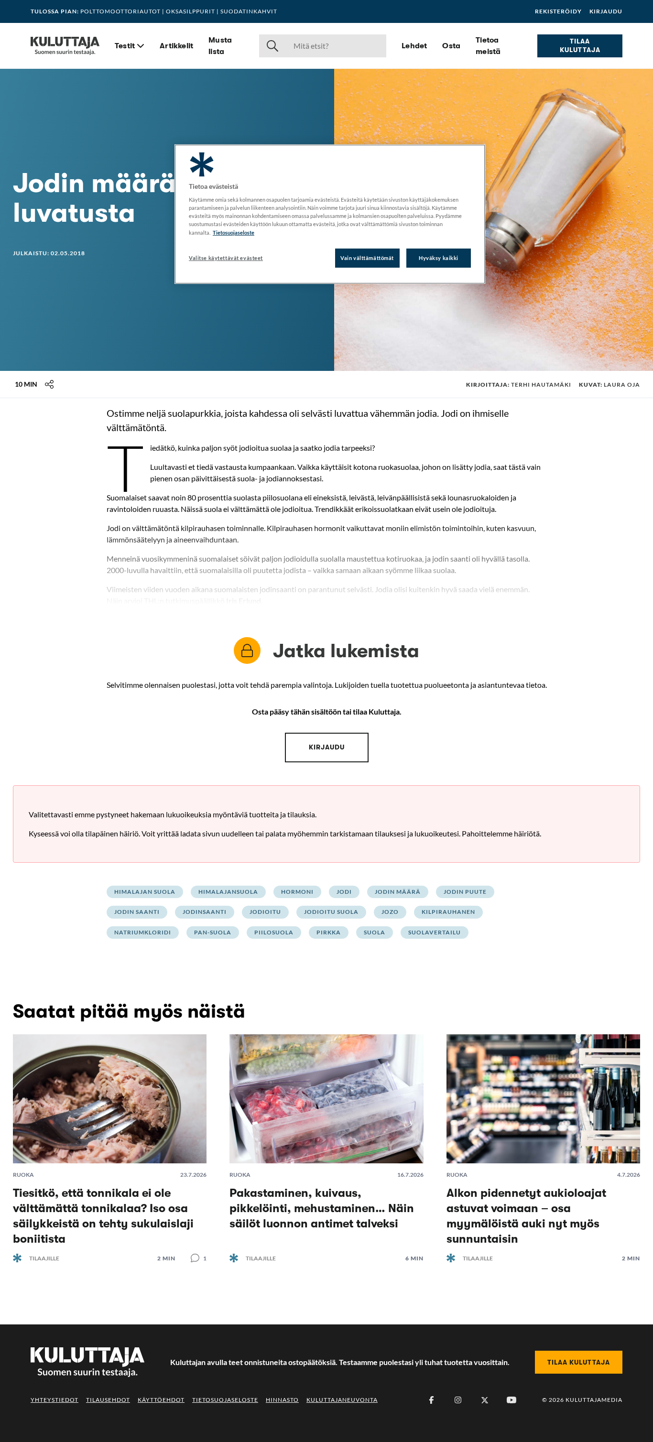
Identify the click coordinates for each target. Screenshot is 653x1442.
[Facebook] (431, 1399)
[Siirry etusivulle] (65, 46)
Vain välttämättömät (367, 258)
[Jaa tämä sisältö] (49, 384)
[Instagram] (457, 1399)
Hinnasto (282, 1399)
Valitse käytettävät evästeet (226, 258)
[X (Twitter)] (484, 1399)
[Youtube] (511, 1399)
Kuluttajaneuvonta (342, 1399)
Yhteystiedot (54, 1399)
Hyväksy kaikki (438, 258)
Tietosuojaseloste (225, 1399)
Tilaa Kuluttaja (580, 45)
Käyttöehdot (161, 1399)
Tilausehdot (108, 1399)
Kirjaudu (605, 11)
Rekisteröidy (558, 11)
